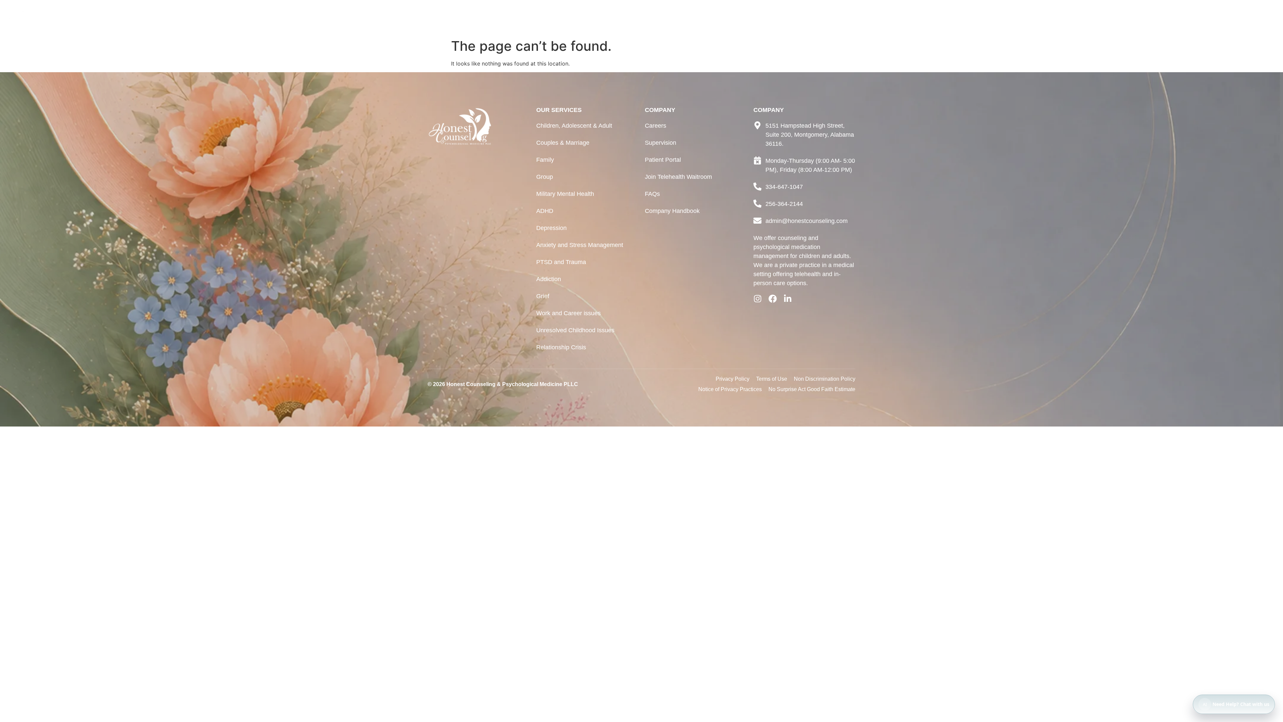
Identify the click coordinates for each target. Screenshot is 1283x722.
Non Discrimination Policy (824, 379)
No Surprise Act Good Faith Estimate (811, 389)
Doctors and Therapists (1150, 17)
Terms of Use (771, 379)
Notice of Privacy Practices (730, 389)
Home (1095, 17)
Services (1209, 17)
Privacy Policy (732, 379)
